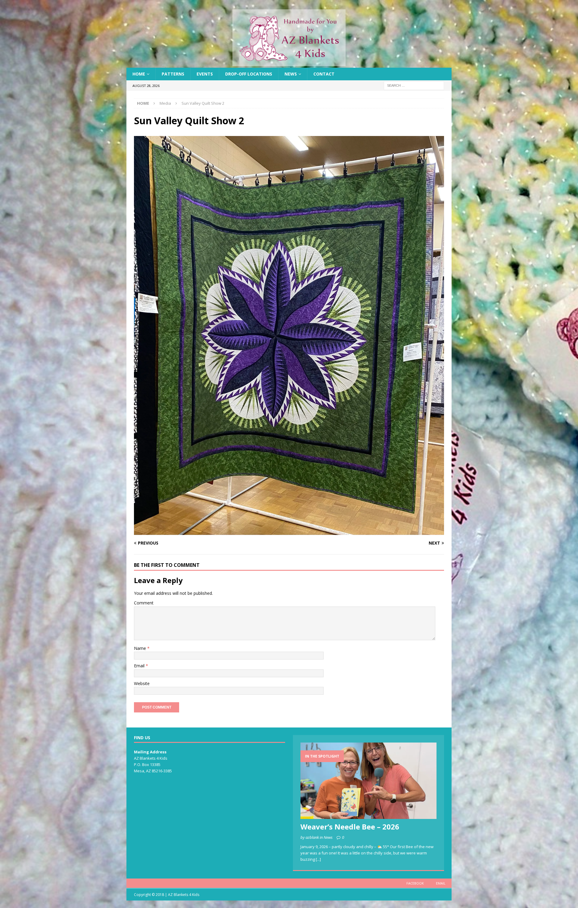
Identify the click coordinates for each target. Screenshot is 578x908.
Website (142, 683)
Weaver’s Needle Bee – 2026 (349, 827)
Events (205, 74)
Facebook (415, 883)
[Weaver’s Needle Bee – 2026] (368, 781)
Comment (144, 603)
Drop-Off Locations (248, 74)
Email (140, 666)
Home (138, 74)
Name (140, 648)
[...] (318, 859)
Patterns (173, 74)
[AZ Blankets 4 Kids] (289, 64)
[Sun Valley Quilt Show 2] (289, 531)
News (290, 74)
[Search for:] (414, 85)
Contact (323, 74)
